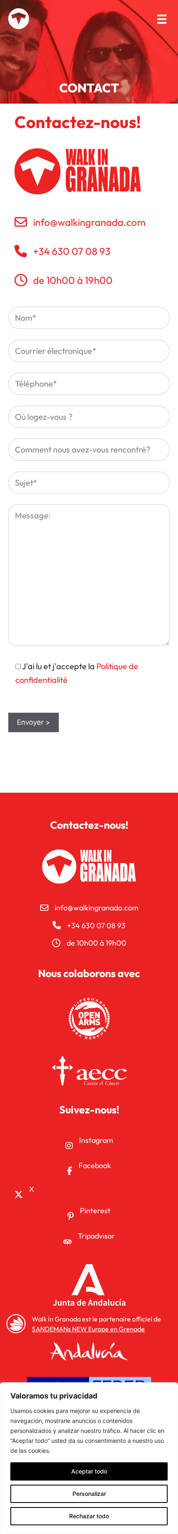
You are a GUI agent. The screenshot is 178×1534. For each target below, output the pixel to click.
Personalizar (89, 1493)
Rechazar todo (89, 1515)
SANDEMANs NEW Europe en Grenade (88, 1329)
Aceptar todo (89, 1471)
